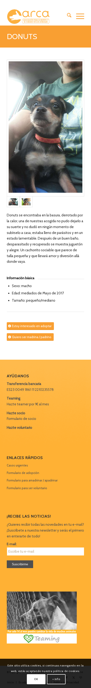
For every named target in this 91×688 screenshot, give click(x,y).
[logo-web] (38, 16)
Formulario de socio (21, 419)
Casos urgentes (17, 465)
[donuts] (45, 127)
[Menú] (77, 16)
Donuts (22, 36)
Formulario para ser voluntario (27, 488)
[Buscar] (66, 16)
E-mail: (12, 544)
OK (36, 679)
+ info (56, 679)
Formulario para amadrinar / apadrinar (32, 480)
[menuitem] (66, 16)
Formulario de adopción (23, 473)
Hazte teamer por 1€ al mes (28, 404)
